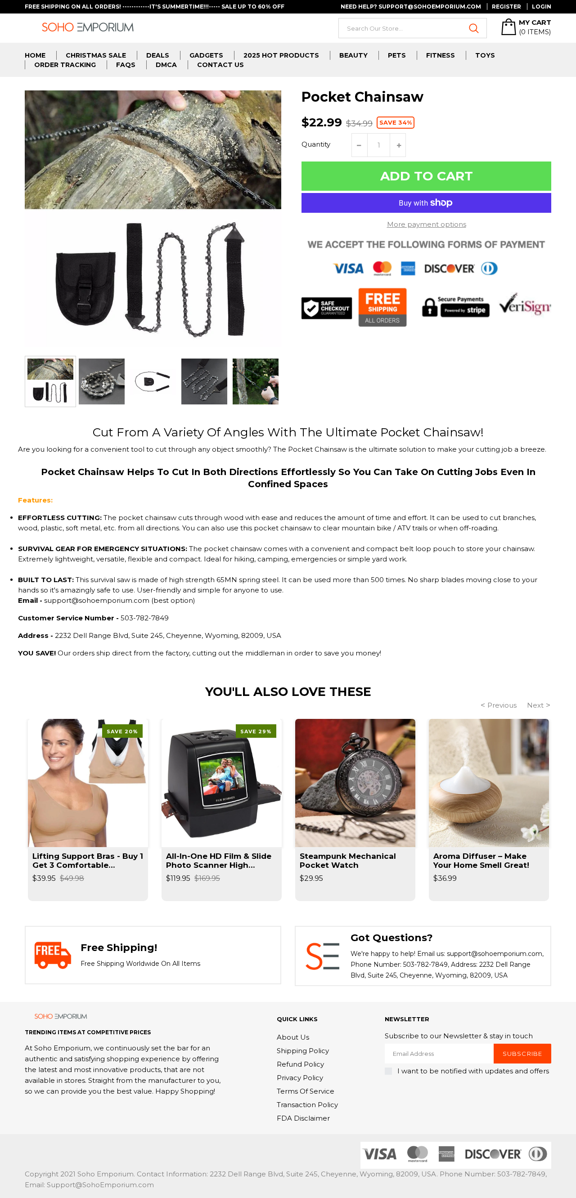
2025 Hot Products (281, 55)
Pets (397, 55)
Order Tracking (65, 65)
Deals (157, 55)
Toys (485, 55)
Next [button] (535, 705)
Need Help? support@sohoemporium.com (411, 6)
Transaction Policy (307, 1104)
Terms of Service (305, 1091)
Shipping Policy (303, 1050)
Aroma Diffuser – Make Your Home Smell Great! (481, 861)
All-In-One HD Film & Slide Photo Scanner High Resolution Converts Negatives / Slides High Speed (218, 861)
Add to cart (426, 176)
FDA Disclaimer (303, 1118)
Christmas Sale (96, 55)
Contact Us (220, 65)
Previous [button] (502, 705)
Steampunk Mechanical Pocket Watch (348, 861)
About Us (293, 1037)
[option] (50, 381)
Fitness (440, 55)
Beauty (353, 55)
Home (35, 55)
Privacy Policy (300, 1077)
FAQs (125, 65)
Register (506, 6)
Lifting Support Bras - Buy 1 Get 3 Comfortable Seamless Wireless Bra (87, 861)
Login (541, 6)
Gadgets (206, 55)
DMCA (166, 65)
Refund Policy (300, 1064)
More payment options (426, 224)
